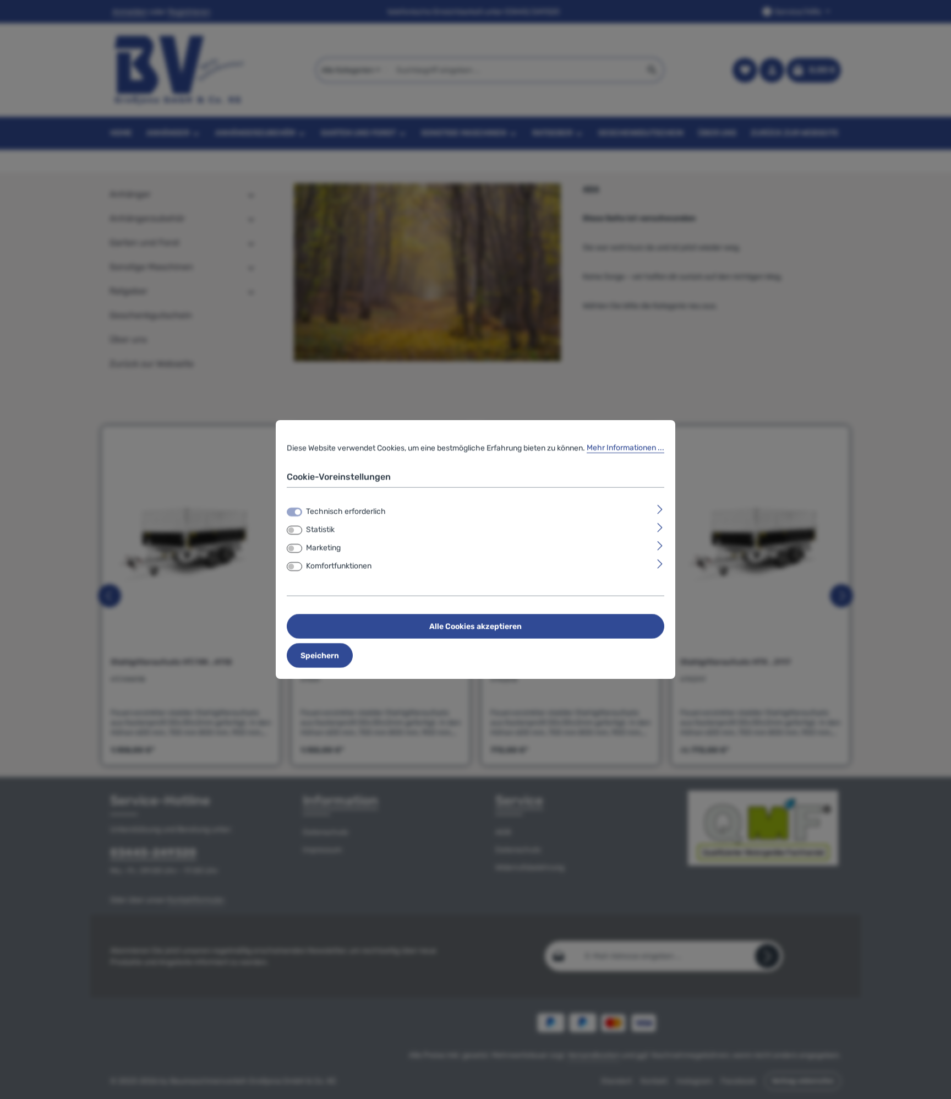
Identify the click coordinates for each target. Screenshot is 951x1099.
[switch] (294, 530)
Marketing (323, 547)
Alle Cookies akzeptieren (475, 626)
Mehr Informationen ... (625, 448)
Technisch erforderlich (346, 511)
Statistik (320, 529)
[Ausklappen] (660, 509)
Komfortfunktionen (338, 565)
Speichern (319, 655)
